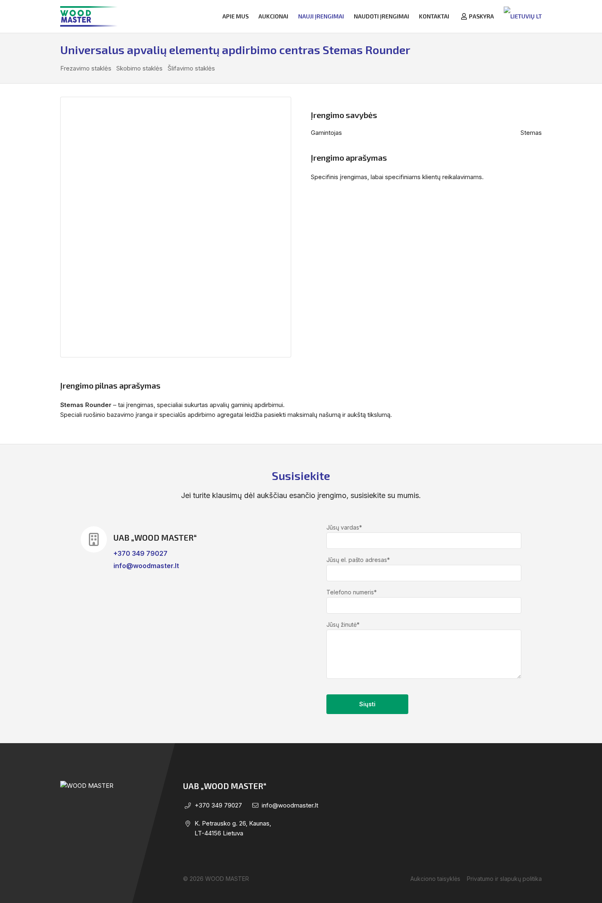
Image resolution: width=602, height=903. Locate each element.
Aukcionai (273, 16)
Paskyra (481, 16)
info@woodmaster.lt (146, 566)
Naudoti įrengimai (381, 16)
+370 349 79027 (140, 553)
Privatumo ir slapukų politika (504, 878)
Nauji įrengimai (321, 16)
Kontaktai (434, 16)
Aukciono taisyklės (435, 878)
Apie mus (235, 16)
